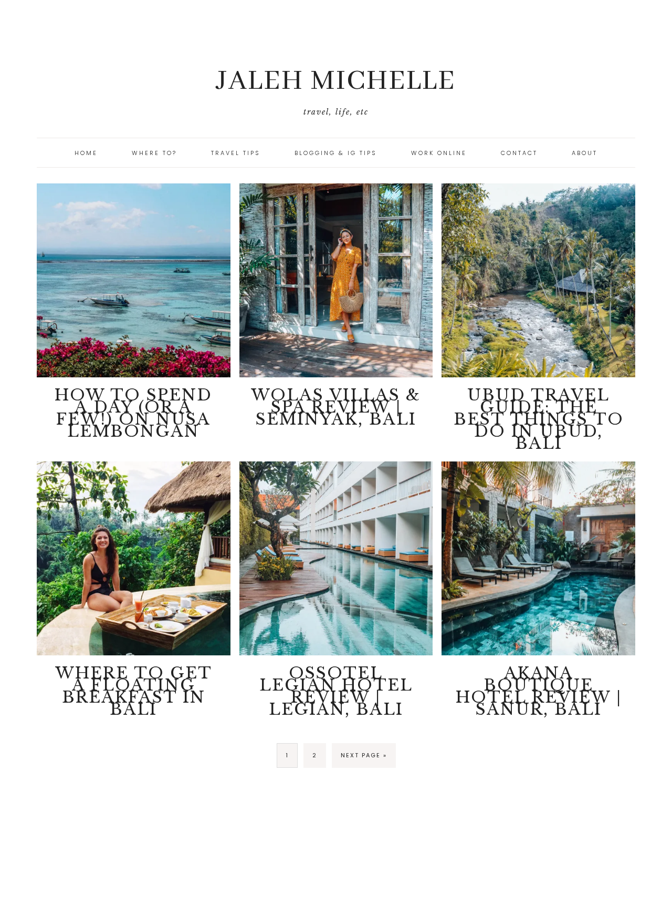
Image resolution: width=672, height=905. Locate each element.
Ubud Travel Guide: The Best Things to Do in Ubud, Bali (539, 419)
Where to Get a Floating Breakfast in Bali (133, 691)
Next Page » (364, 755)
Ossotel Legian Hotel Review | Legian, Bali (336, 691)
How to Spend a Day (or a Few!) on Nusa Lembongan (133, 413)
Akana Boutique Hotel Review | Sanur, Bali (539, 691)
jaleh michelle (336, 81)
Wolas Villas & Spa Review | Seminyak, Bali (336, 407)
